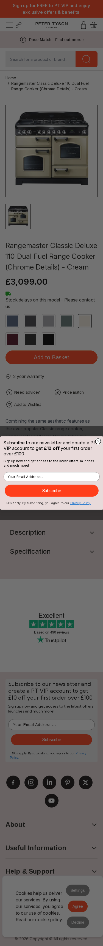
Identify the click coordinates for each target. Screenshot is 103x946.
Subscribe (51, 490)
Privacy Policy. (80, 503)
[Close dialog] (98, 441)
